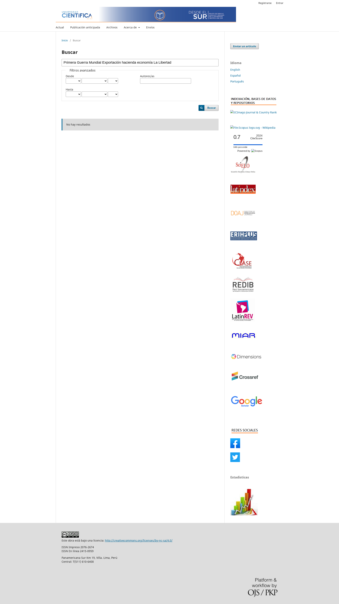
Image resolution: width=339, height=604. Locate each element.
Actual (60, 27)
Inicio (65, 40)
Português (237, 81)
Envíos (150, 27)
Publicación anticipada (85, 27)
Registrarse (265, 3)
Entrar (279, 3)
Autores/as (147, 76)
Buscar (211, 107)
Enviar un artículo (244, 46)
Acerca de (131, 27)
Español (235, 75)
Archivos (112, 27)
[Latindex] (243, 198)
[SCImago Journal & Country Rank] (253, 112)
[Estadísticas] (244, 514)
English (235, 69)
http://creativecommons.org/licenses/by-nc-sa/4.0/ (138, 540)
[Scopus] (252, 127)
